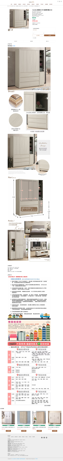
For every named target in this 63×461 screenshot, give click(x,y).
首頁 (11, 4)
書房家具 (28, 4)
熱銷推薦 (15, 4)
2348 (14, 45)
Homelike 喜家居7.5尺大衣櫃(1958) (53, 427)
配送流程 (12, 436)
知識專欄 (46, 4)
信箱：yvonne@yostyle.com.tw (12, 455)
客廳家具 (19, 4)
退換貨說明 (16, 436)
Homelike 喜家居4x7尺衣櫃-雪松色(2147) (8, 427)
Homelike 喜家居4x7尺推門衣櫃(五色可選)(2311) (39, 428)
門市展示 (42, 4)
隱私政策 (23, 436)
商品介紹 (15, 41)
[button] (30, 18)
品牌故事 (20, 436)
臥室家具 (24, 4)
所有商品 (30, 436)
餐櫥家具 (33, 4)
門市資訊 (9, 436)
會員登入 (26, 436)
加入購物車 (38, 35)
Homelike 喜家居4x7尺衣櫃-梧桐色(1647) (23, 427)
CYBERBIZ (36, 458)
